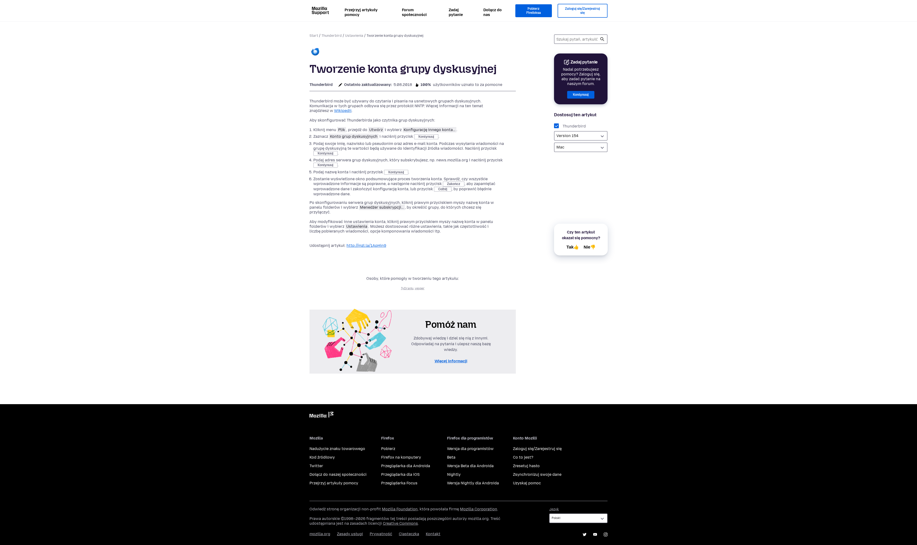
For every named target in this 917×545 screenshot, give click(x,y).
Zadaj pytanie (456, 12)
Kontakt (433, 534)
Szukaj (602, 39)
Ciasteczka (409, 534)
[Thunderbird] (315, 52)
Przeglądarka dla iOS (400, 474)
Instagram (606, 534)
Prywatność (381, 534)
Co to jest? (523, 457)
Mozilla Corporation (478, 509)
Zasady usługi (350, 534)
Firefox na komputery (401, 457)
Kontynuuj (581, 95)
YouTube (595, 534)
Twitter (316, 466)
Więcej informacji (451, 361)
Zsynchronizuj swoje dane (537, 474)
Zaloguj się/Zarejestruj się (582, 11)
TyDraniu (407, 288)
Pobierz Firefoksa (533, 11)
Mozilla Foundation (400, 509)
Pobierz (388, 448)
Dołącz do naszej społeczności (338, 474)
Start (313, 36)
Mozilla (321, 415)
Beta (451, 457)
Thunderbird (331, 36)
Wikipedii (343, 110)
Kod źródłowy (322, 457)
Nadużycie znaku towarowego (337, 448)
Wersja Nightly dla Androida (473, 483)
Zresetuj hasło (526, 466)
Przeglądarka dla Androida (405, 466)
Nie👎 (590, 247)
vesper (420, 288)
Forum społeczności (414, 12)
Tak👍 (572, 247)
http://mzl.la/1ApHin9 (366, 245)
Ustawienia (354, 36)
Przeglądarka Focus (399, 483)
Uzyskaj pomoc (527, 483)
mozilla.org (319, 534)
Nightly (454, 474)
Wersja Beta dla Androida (470, 466)
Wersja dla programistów (470, 448)
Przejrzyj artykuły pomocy (361, 12)
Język (554, 509)
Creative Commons (400, 523)
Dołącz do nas (492, 12)
